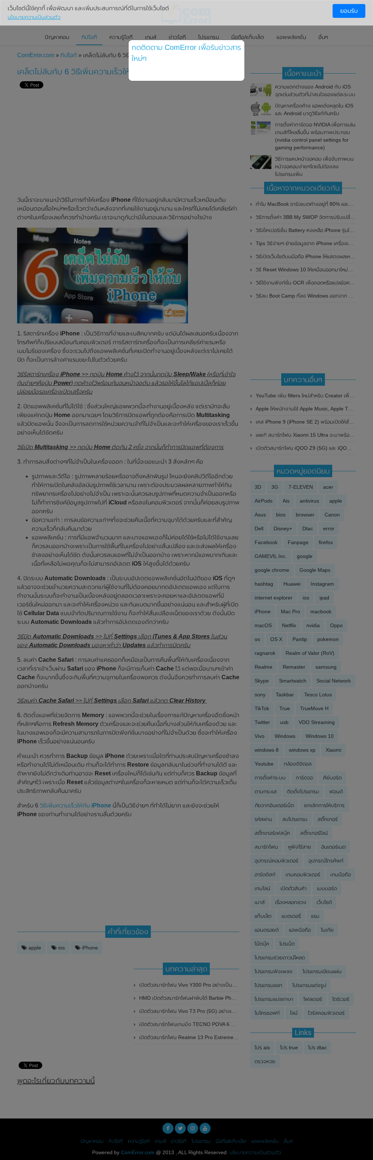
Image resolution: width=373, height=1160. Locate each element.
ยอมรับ (349, 11)
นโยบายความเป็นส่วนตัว (34, 17)
